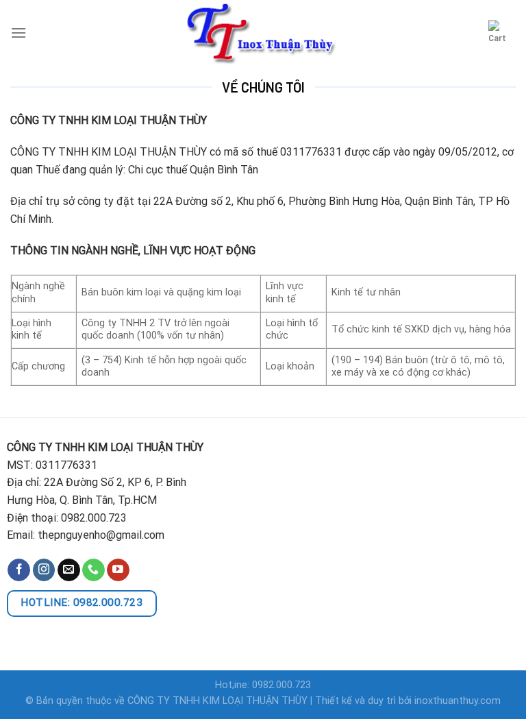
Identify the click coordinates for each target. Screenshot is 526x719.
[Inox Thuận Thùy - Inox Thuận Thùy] (263, 32)
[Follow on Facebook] (19, 570)
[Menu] (18, 32)
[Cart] (502, 32)
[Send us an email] (69, 570)
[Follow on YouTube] (118, 570)
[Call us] (93, 570)
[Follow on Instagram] (44, 570)
